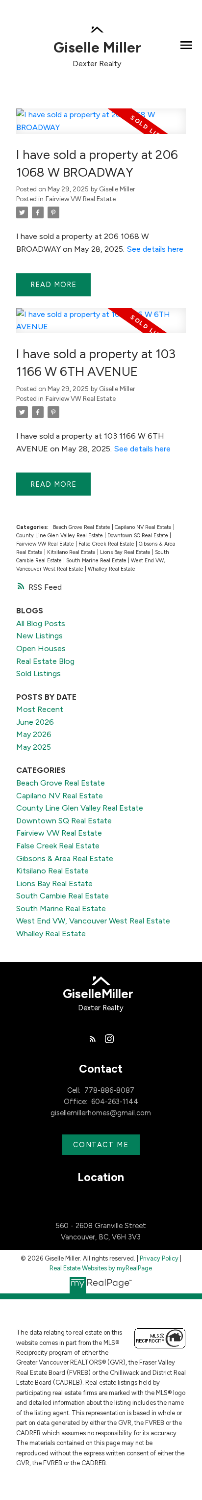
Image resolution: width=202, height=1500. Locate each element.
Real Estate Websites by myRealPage (101, 1268)
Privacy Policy (159, 1258)
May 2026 (33, 734)
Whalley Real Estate (111, 569)
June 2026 (35, 722)
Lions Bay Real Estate (126, 552)
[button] (92, 1038)
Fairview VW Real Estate (81, 199)
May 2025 (33, 747)
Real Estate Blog (45, 661)
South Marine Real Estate (97, 560)
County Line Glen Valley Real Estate (60, 535)
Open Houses (41, 648)
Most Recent (39, 709)
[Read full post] (101, 126)
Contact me (100, 1144)
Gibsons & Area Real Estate (64, 858)
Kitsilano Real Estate (72, 552)
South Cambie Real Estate (62, 895)
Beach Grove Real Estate (82, 527)
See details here (154, 249)
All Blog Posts (40, 623)
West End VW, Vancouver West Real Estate (93, 920)
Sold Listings (38, 673)
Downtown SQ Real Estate (138, 535)
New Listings (39, 635)
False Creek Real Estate (107, 544)
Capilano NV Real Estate (144, 527)
